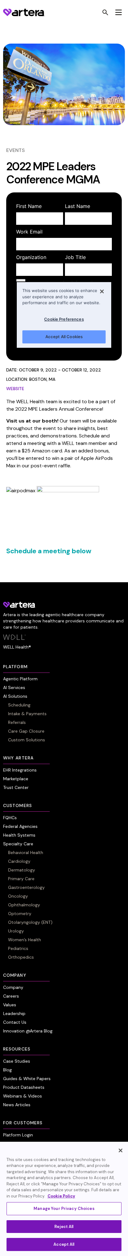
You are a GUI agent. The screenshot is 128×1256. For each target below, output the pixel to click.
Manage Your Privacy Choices (64, 1208)
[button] (118, 12)
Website (15, 388)
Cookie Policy (61, 1196)
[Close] (120, 1150)
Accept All (63, 1244)
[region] (64, 1199)
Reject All (63, 1226)
